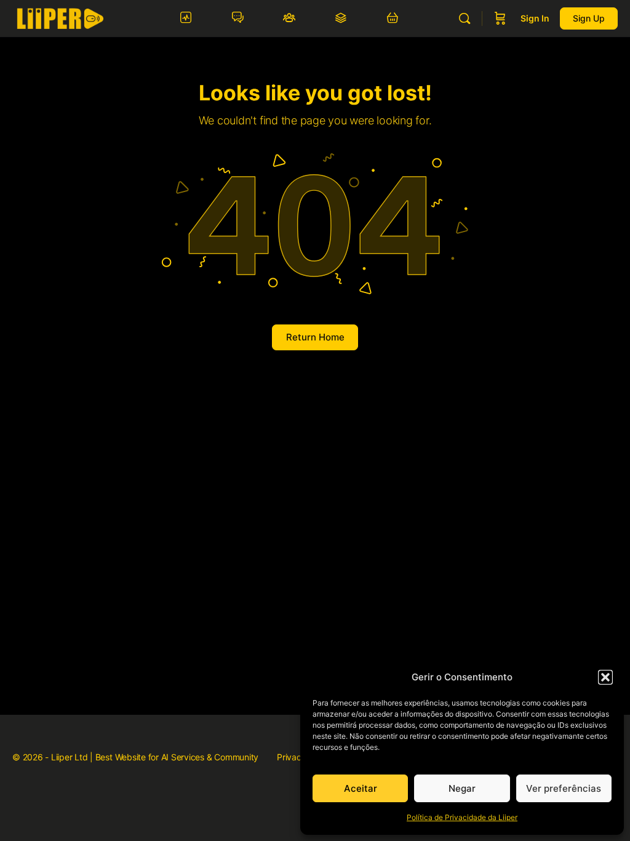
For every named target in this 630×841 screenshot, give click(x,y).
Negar (462, 788)
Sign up (589, 18)
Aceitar (360, 788)
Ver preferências (563, 788)
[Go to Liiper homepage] (60, 17)
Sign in (534, 18)
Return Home (315, 337)
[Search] (464, 18)
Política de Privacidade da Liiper (462, 817)
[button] (605, 677)
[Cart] (500, 18)
